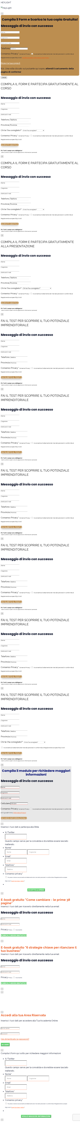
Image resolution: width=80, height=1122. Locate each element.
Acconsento (19, 930)
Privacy (4, 929)
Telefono (5, 48)
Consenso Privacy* (10, 53)
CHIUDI (4, 77)
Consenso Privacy (9, 809)
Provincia (5, 125)
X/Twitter (9, 832)
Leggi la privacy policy (17, 881)
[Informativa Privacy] (19, 812)
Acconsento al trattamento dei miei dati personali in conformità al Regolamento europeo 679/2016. (34, 747)
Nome (8, 847)
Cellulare (5, 803)
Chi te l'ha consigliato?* (11, 130)
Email (8, 856)
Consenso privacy (14, 873)
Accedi (5, 1045)
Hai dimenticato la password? (15, 1039)
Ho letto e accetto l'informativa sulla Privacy (35, 57)
